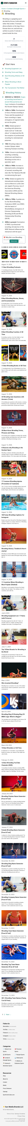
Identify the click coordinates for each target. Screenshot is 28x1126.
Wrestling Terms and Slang (13, 72)
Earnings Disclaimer (20, 1113)
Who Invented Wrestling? (10, 683)
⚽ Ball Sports (7, 1054)
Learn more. (22, 1121)
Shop (4, 1076)
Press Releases (7, 1088)
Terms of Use (10, 1113)
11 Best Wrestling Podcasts (11, 267)
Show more (14, 241)
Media (4, 1085)
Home (3, 9)
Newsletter (6, 1026)
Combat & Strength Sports (15, 9)
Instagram (5, 1036)
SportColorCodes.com (8, 1094)
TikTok (4, 1039)
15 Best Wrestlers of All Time (11, 748)
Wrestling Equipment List (13, 69)
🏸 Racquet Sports (19, 1054)
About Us (5, 1079)
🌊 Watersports (19, 1058)
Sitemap (5, 1091)
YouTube (5, 1029)
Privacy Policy (21, 1116)
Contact (5, 1082)
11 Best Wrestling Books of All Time (13, 366)
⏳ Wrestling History (12, 92)
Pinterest (5, 1032)
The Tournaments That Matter (14, 88)
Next (8, 1014)
